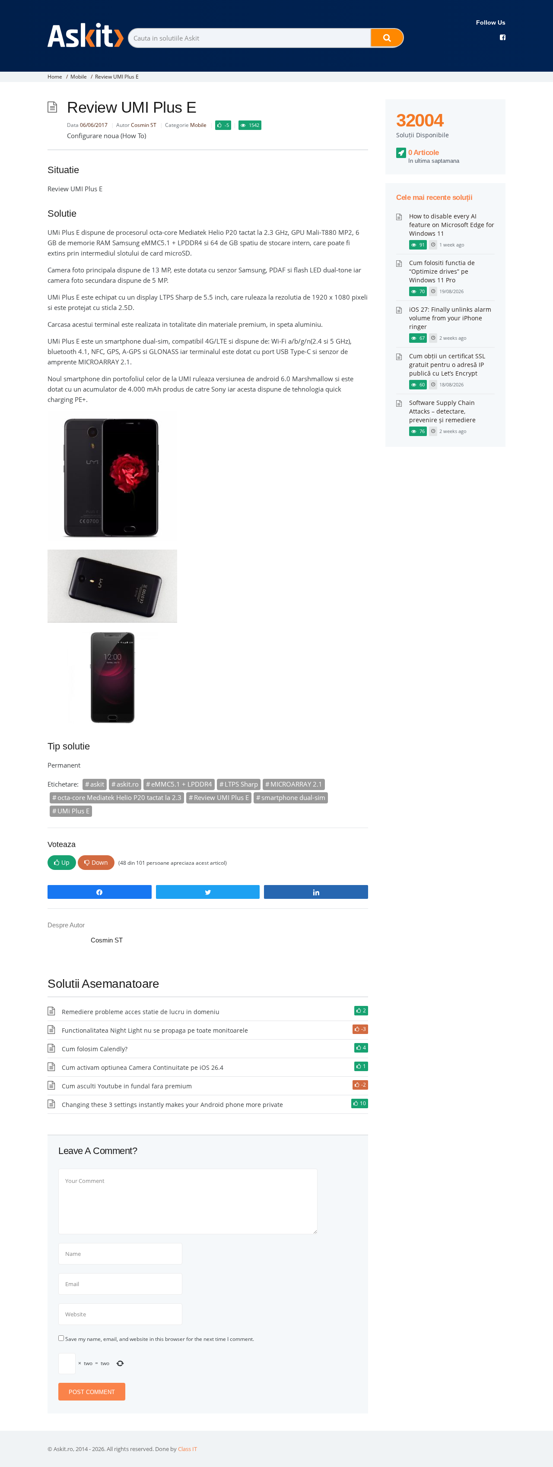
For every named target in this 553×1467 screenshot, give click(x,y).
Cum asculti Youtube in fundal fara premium (127, 1086)
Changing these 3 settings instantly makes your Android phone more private (172, 1104)
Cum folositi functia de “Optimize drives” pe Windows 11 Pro (442, 271)
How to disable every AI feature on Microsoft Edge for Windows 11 (451, 224)
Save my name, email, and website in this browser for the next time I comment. (159, 1339)
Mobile (78, 76)
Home (55, 76)
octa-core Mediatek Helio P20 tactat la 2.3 (119, 797)
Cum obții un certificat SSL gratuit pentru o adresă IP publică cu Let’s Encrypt (447, 364)
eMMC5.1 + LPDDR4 (181, 784)
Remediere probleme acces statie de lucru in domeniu (140, 1012)
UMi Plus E (73, 810)
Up (65, 862)
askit (97, 784)
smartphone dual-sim (293, 797)
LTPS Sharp (241, 784)
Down (100, 862)
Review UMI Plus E (221, 797)
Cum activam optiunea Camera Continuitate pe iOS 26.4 (142, 1067)
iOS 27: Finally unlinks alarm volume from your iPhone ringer (450, 318)
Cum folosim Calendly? (94, 1049)
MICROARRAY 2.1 (296, 784)
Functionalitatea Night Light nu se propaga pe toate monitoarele (155, 1030)
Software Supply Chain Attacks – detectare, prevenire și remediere (442, 411)
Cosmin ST (143, 125)
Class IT (187, 1449)
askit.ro (128, 784)
